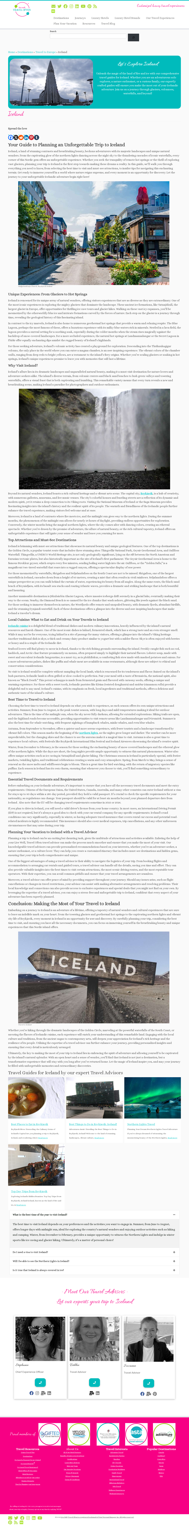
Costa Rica (161, 1459)
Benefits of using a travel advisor (72, 1456)
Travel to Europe (45, 52)
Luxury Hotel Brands (127, 18)
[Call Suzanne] (148, 1383)
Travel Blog (108, 23)
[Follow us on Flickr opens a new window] (54, 11)
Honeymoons (117, 1476)
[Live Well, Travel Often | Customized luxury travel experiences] (22, 9)
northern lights (88, 732)
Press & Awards (72, 1473)
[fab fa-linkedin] (49, 1393)
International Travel (116, 1480)
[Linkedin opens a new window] (26, 135)
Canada (161, 1452)
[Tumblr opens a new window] (36, 135)
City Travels (116, 1463)
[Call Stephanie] (40, 1382)
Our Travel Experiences (160, 18)
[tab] (94, 1214)
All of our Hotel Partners (72, 1452)
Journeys (80, 18)
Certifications (72, 1459)
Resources (89, 23)
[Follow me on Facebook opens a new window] (66, 6)
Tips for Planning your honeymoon (27, 1484)
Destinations (61, 18)
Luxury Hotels (100, 18)
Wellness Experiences (117, 1490)
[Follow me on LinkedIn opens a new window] (78, 6)
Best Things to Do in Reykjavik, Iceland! (93, 1124)
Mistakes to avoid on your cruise (28, 1477)
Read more (43, 1138)
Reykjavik (147, 493)
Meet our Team (72, 1466)
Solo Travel (117, 1486)
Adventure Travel (116, 1452)
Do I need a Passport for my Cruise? (28, 1460)
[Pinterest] (31, 135)
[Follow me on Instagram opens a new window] (72, 6)
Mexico (161, 1473)
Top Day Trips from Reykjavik (29, 1191)
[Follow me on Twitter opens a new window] (60, 6)
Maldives (161, 1469)
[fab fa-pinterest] (155, 1394)
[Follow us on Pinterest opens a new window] (90, 6)
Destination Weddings (117, 1469)
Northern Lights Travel (141, 1124)
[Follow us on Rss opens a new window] (96, 6)
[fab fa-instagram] (37, 1393)
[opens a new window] (94, 1434)
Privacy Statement (72, 1476)
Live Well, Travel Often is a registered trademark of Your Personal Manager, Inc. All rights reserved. (97, 1517)
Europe (161, 1463)
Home (11, 52)
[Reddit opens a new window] (21, 135)
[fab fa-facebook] (32, 1393)
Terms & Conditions (72, 1480)
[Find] (133, 37)
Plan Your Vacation (65, 23)
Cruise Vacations (117, 1466)
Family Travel (117, 1473)
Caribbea (161, 1456)
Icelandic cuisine (18, 625)
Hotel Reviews (27, 1474)
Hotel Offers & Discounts (27, 1471)
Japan (161, 1466)
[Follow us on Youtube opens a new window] (84, 6)
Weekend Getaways (116, 1494)
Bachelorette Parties (116, 1456)
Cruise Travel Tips (28, 1452)
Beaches (117, 1459)
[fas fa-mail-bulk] (43, 1393)
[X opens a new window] (15, 135)
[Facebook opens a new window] (10, 135)
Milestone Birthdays (116, 1483)
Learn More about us (72, 1463)
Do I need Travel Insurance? (27, 1467)
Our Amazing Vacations (72, 1469)
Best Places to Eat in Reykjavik (29, 1124)
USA (161, 1476)
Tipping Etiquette (27, 1481)
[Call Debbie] (94, 1382)
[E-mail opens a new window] (54, 6)
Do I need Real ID (27, 1464)
